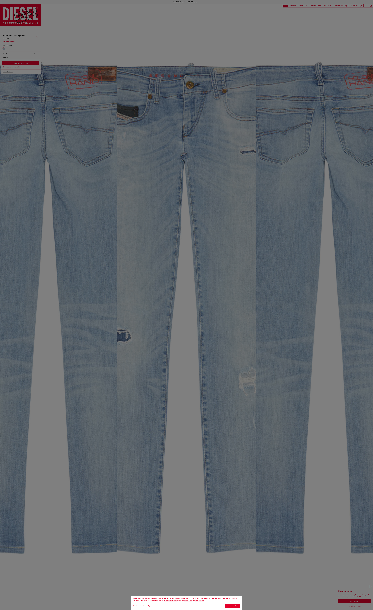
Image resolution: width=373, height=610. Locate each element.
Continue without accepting (141, 606)
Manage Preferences (170, 600)
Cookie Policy (199, 600)
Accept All (232, 606)
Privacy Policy (188, 600)
